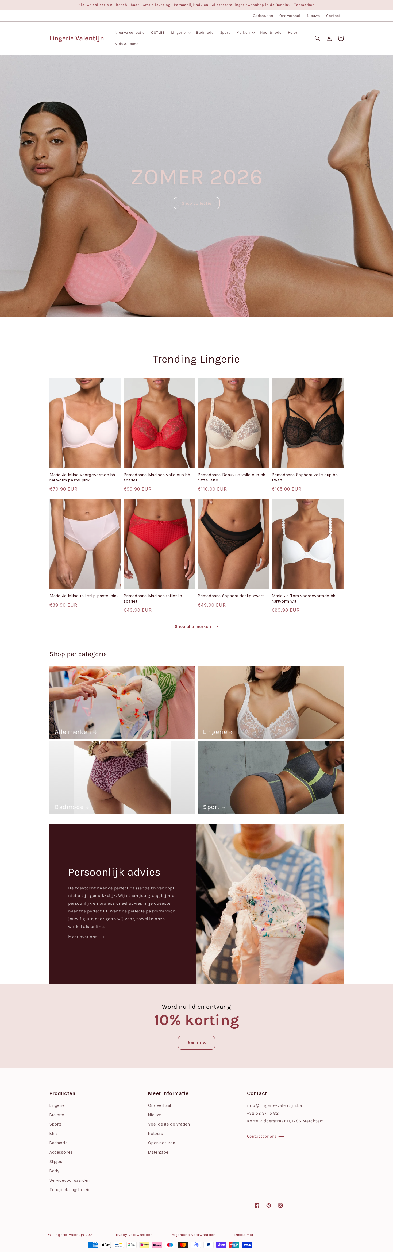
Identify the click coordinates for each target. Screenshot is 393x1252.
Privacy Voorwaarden (133, 1234)
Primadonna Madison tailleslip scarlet (153, 598)
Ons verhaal (289, 15)
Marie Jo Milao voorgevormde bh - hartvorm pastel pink (83, 477)
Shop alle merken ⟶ (196, 626)
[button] (180, 32)
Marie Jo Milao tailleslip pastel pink (84, 595)
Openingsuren (161, 1143)
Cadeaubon (263, 15)
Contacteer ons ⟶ (265, 1136)
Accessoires (61, 1152)
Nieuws (313, 15)
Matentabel (158, 1152)
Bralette (56, 1114)
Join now (196, 1042)
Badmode (69, 807)
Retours (155, 1133)
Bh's (53, 1133)
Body (54, 1171)
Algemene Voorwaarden (193, 1234)
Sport (211, 807)
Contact (333, 15)
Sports (55, 1124)
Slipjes (55, 1161)
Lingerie (215, 731)
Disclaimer (243, 1234)
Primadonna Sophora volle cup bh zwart (305, 477)
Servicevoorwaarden (69, 1180)
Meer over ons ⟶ (86, 936)
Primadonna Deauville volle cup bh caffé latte (231, 477)
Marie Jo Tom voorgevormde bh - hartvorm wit (305, 598)
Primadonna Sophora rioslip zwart (231, 595)
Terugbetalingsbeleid (70, 1189)
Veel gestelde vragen (169, 1124)
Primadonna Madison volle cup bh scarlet (157, 477)
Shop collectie (196, 203)
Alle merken (73, 731)
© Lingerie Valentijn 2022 (71, 1234)
